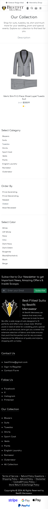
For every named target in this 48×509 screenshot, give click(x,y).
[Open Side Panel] (27, 8)
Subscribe (40, 291)
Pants (4, 160)
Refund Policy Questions (32, 476)
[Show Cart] (36, 8)
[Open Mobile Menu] (40, 8)
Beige (5, 264)
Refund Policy (26, 479)
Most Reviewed (9, 208)
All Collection (11, 464)
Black (4, 260)
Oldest (5, 204)
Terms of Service (10, 476)
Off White (6, 232)
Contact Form (11, 371)
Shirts (5, 148)
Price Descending (10, 196)
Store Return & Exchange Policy (24, 485)
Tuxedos (5, 144)
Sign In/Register (13, 367)
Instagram (9, 396)
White (5, 228)
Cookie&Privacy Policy (24, 482)
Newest (5, 200)
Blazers (5, 136)
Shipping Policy (9, 479)
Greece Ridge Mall (16, 3)
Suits (4, 140)
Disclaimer (41, 479)
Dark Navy (7, 244)
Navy (4, 236)
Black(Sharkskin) (9, 256)
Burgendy (6, 252)
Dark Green (7, 248)
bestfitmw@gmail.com (15, 362)
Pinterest (9, 400)
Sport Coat (7, 152)
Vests (4, 156)
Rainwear (6, 168)
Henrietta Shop (35, 3)
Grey (4, 240)
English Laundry (9, 164)
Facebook (9, 389)
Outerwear (7, 172)
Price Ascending (9, 192)
